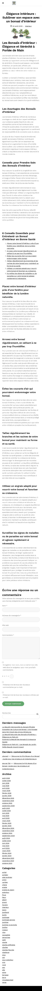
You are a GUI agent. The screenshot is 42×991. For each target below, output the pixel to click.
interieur (28, 26)
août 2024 (6, 838)
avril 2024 (6, 848)
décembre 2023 (8, 858)
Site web (5, 625)
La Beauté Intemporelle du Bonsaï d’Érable (18, 727)
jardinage (5, 917)
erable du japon (8, 890)
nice (3, 932)
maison (5, 930)
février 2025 (6, 823)
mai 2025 (5, 816)
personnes (6, 937)
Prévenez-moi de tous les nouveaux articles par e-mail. (21, 696)
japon (4, 910)
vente (4, 982)
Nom (4, 606)
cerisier (5, 882)
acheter (5, 875)
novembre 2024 (8, 831)
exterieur (5, 892)
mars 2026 (6, 791)
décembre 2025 (8, 798)
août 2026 (6, 778)
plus (4, 955)
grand (4, 902)
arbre (4, 880)
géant (4, 900)
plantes (5, 947)
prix (3, 962)
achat (4, 872)
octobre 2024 (7, 833)
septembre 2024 (8, 836)
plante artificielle (8, 945)
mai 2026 (5, 786)
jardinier (5, 922)
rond (4, 965)
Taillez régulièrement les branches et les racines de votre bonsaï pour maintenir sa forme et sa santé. (22, 263)
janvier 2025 (6, 826)
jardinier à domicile (9, 925)
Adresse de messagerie (11, 615)
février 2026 (6, 793)
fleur (4, 897)
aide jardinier (7, 877)
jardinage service (8, 920)
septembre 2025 (8, 806)
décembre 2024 (8, 828)
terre (4, 977)
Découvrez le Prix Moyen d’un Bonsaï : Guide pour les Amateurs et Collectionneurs (19, 766)
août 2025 (6, 808)
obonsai (5, 756)
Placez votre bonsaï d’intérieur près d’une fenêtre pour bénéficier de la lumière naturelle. (23, 245)
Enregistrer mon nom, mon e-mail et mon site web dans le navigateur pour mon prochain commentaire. (20, 667)
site (3, 970)
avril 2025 (5, 818)
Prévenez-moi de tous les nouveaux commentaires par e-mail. (16, 686)
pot (3, 957)
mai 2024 (5, 846)
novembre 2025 (8, 801)
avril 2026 (5, 788)
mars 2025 (6, 821)
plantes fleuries (8, 950)
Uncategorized (7, 980)
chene (4, 885)
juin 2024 (5, 843)
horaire (5, 905)
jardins (4, 927)
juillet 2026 (6, 781)
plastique (5, 952)
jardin (4, 915)
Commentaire (8, 635)
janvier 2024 (6, 856)
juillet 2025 (6, 811)
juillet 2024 (6, 841)
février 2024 (6, 853)
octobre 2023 (7, 863)
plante (4, 942)
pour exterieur (7, 960)
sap (3, 967)
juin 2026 (5, 783)
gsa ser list (6, 763)
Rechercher (6, 713)
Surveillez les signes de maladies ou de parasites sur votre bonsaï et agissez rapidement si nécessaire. (22, 276)
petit (4, 940)
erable (4, 887)
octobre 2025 (7, 803)
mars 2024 (6, 851)
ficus (4, 895)
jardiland (5, 912)
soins (4, 972)
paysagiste (6, 935)
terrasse (5, 975)
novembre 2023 (8, 861)
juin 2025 (5, 813)
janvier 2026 (6, 796)
